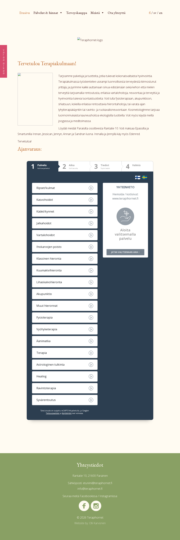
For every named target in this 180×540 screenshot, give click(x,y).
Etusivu (24, 12)
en (160, 12)
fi (150, 12)
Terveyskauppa (76, 12)
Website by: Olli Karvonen (90, 523)
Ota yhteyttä (116, 12)
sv (154, 12)
